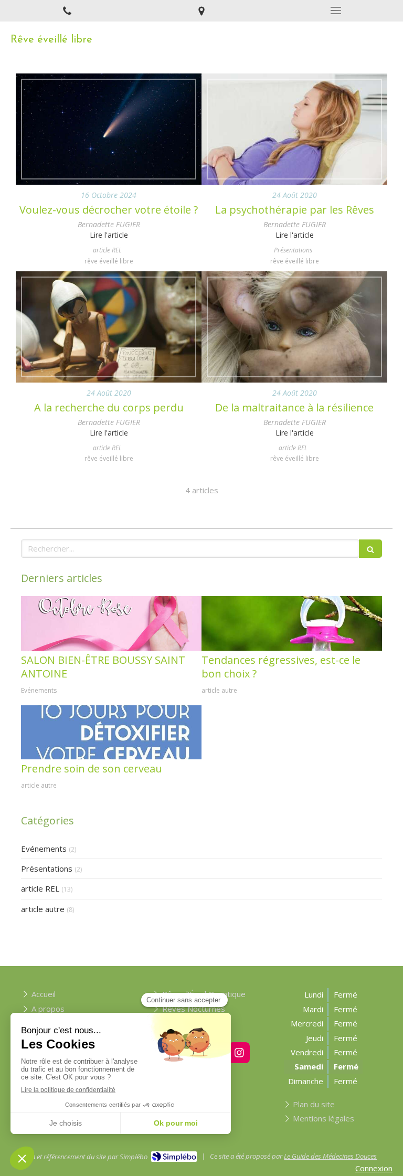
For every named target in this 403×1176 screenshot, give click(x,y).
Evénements (44, 848)
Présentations (46, 868)
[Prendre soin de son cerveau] (111, 732)
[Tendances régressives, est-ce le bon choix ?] (292, 623)
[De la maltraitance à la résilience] (294, 327)
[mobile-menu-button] (336, 10)
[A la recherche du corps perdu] (109, 327)
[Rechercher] (370, 548)
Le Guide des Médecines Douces (330, 1156)
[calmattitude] (111, 623)
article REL (40, 888)
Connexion (374, 1168)
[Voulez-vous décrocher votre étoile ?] (109, 129)
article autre (43, 909)
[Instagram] (239, 1052)
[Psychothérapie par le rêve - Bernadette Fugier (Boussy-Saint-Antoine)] (294, 129)
